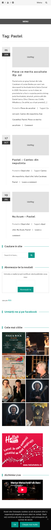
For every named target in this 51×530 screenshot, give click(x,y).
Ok (15, 524)
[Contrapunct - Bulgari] (37, 390)
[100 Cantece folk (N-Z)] (13, 390)
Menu (39, 2)
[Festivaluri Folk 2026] (37, 343)
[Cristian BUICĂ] (37, 367)
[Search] (31, 255)
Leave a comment (29, 182)
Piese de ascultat (28, 108)
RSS (9, 300)
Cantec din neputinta (29, 114)
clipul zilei (29, 176)
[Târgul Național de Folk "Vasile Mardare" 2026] (13, 367)
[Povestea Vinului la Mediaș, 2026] (37, 414)
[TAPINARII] (13, 414)
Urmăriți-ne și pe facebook (20, 311)
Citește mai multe (30, 524)
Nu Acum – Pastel (23, 216)
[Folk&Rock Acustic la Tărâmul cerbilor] (13, 343)
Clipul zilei (25, 171)
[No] (47, 519)
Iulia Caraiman (40, 176)
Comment (29, 125)
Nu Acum (20, 230)
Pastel (24, 119)
